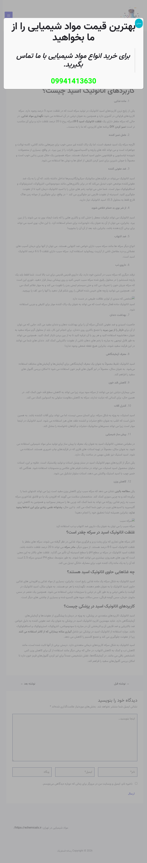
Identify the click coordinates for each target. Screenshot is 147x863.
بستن (138, 23)
